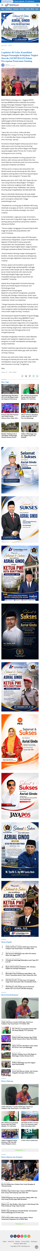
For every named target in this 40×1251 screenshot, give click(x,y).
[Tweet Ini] (26, 376)
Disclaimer (34, 1241)
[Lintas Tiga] (11, 5)
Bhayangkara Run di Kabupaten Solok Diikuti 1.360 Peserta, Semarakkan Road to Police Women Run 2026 (21, 974)
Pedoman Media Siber (20, 1243)
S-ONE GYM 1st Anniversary (29, 1140)
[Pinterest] (18, 1236)
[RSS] (28, 1236)
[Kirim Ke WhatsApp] (37, 376)
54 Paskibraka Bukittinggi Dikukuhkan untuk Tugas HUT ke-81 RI (22, 961)
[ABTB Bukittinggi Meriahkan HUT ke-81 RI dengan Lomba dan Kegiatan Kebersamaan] (10, 389)
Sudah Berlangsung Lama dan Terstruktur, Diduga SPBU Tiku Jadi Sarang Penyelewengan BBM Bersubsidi (19, 1198)
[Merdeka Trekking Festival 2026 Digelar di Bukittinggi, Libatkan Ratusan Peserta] (10, 427)
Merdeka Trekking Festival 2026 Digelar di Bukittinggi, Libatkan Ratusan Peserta (9, 435)
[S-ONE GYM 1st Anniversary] (30, 1134)
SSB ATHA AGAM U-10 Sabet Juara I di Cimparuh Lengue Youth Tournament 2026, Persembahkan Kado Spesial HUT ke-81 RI (21, 981)
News (3, 49)
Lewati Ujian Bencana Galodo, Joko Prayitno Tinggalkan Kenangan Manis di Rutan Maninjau (25, 1072)
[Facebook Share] (22, 376)
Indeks (5, 1241)
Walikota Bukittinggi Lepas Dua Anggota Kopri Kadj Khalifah (29, 435)
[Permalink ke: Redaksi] (2, 65)
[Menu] (2, 5)
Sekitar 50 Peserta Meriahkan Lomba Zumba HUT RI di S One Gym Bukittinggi (29, 416)
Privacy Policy (25, 1241)
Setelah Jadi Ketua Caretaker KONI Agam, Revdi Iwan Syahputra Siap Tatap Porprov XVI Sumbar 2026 (21, 947)
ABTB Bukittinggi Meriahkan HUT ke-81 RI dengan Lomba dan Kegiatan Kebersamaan (9, 397)
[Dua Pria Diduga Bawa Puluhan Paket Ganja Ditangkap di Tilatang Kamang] (20, 1170)
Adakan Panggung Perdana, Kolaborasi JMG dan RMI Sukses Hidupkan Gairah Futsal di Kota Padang (9, 1142)
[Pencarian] (37, 5)
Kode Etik (11, 1241)
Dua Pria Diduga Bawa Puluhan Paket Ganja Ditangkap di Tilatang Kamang (18, 1185)
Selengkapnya (19, 1150)
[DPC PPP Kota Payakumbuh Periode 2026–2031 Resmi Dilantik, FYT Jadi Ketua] (30, 389)
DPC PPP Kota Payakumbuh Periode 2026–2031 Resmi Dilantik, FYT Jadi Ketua (29, 397)
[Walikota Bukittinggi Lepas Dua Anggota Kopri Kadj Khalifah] (30, 427)
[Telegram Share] (33, 376)
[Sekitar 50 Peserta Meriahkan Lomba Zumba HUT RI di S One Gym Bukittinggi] (30, 408)
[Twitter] (15, 1236)
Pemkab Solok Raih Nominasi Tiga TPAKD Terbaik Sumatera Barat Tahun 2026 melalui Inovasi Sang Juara (9, 416)
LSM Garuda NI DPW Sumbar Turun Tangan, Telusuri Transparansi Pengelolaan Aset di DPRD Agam (17, 1218)
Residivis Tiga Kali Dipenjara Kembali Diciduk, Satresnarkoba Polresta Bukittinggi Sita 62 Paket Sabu (19, 1211)
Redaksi (7, 64)
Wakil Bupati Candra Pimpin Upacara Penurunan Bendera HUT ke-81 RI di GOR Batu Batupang (20, 987)
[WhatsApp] (25, 1236)
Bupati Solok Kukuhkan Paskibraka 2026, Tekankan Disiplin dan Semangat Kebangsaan (21, 967)
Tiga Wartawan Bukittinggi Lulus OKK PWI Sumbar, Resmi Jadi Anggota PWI (21, 954)
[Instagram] (21, 1236)
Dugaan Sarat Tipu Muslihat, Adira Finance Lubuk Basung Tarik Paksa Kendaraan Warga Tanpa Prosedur (20, 1205)
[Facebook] (11, 1236)
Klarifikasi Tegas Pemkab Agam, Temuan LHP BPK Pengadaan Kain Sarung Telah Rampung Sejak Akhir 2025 (19, 1191)
